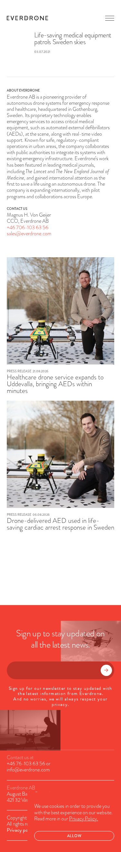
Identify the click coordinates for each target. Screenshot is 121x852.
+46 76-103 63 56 (26, 763)
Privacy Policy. (83, 818)
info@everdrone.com (28, 769)
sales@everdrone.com (29, 233)
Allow (74, 836)
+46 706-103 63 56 (27, 227)
